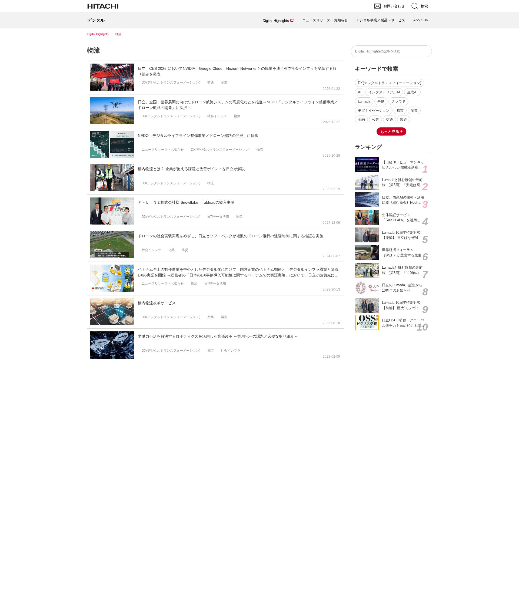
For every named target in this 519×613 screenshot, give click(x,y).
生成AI (412, 92)
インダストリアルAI (384, 92)
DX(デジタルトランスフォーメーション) (389, 83)
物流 (93, 50)
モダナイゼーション (374, 110)
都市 (400, 110)
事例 (380, 101)
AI (359, 92)
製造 (403, 119)
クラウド (398, 101)
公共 (375, 119)
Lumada (364, 101)
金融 (361, 119)
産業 (414, 110)
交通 (389, 119)
